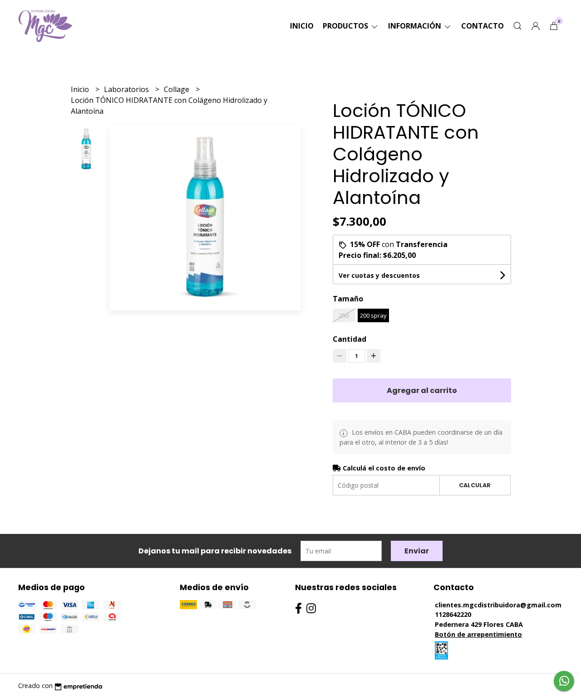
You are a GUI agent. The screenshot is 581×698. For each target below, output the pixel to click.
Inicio (302, 26)
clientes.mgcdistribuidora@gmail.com (498, 605)
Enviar (416, 551)
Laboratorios (127, 89)
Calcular (475, 485)
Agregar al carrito (422, 390)
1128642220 (453, 614)
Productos (346, 26)
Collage (177, 89)
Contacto (482, 26)
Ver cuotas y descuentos (379, 275)
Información (415, 26)
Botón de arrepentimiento (478, 634)
